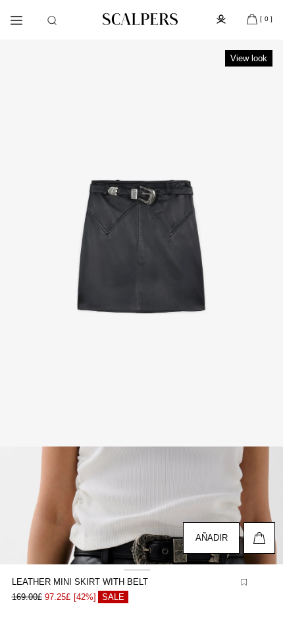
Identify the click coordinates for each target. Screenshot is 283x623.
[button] (52, 20)
